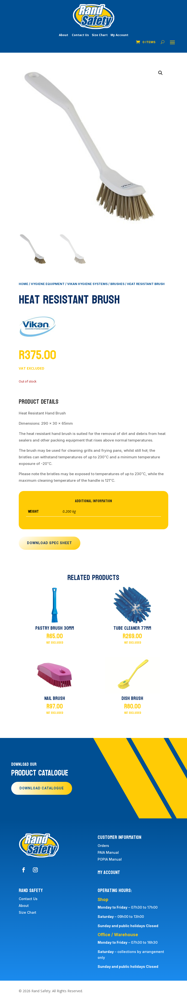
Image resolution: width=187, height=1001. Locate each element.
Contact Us (80, 35)
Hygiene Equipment (48, 284)
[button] (160, 73)
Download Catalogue (41, 788)
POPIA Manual (110, 859)
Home (23, 284)
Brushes (117, 284)
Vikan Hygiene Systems (87, 284)
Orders (103, 846)
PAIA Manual (108, 852)
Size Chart (100, 35)
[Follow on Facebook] (23, 870)
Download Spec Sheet (49, 543)
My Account (119, 35)
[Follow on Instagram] (35, 870)
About (63, 35)
